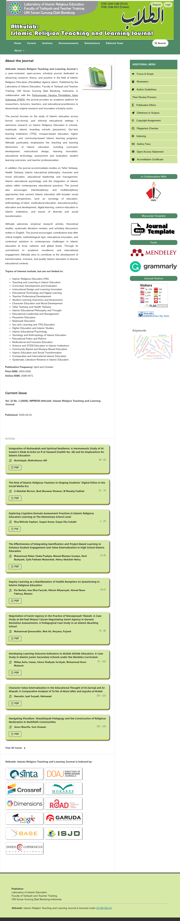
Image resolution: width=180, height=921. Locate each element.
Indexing (141, 136)
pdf (16, 529)
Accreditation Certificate (150, 159)
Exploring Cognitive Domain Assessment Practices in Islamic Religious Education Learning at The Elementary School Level (51, 515)
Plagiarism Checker (147, 128)
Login (168, 4)
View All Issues (13, 748)
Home (17, 43)
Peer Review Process (144, 97)
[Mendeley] (153, 256)
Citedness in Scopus (148, 112)
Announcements (68, 43)
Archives (47, 43)
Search (161, 43)
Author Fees (144, 144)
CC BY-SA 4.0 (104, 908)
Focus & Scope (145, 73)
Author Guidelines (146, 89)
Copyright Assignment (148, 120)
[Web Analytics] (146, 316)
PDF (16, 467)
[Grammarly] (153, 271)
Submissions (92, 43)
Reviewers (142, 81)
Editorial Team (114, 43)
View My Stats (161, 316)
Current (31, 43)
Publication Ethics (146, 105)
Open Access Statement (150, 151)
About (18, 50)
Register (157, 4)
